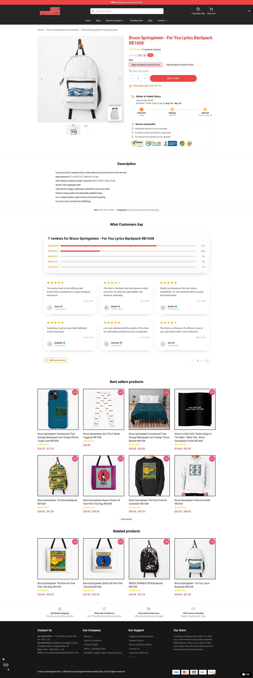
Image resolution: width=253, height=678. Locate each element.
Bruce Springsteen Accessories (63, 29)
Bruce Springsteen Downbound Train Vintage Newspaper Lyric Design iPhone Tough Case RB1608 (57, 437)
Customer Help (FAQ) (138, 653)
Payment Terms (136, 640)
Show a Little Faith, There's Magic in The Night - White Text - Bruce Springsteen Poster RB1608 (193, 437)
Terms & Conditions (92, 640)
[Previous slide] (42, 79)
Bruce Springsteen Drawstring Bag (99, 29)
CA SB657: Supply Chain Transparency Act (103, 653)
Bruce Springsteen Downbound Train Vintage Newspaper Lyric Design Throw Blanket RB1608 (149, 437)
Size (131, 60)
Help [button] (247, 674)
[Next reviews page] (207, 360)
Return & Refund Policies (140, 644)
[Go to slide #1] (73, 129)
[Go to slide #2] (88, 129)
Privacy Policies (91, 644)
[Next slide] (120, 79)
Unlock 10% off (5, 665)
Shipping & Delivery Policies (141, 636)
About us (88, 636)
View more (126, 519)
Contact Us (134, 649)
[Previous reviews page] (192, 360)
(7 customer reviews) (151, 49)
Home (40, 29)
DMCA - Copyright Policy (95, 649)
